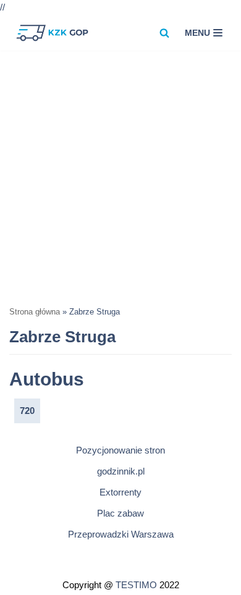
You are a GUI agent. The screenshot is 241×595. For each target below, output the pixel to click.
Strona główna (34, 312)
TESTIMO (136, 585)
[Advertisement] (120, 177)
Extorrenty (120, 492)
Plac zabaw (120, 513)
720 (27, 410)
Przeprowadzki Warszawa (121, 534)
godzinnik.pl (121, 471)
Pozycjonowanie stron (120, 450)
